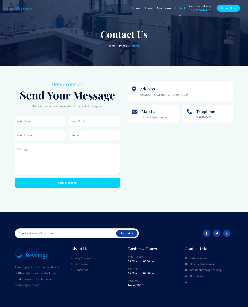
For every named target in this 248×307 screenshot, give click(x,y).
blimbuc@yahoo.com (202, 264)
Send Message (67, 183)
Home (136, 8)
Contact (180, 8)
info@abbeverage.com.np (205, 270)
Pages (123, 46)
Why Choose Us (84, 258)
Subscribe (126, 233)
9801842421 (196, 276)
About (149, 8)
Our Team (164, 8)
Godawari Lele (197, 258)
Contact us (81, 270)
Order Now (228, 8)
